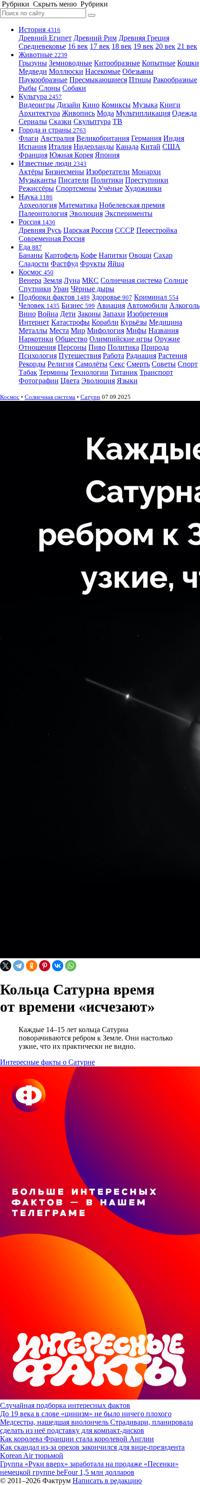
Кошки (188, 63)
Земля (52, 280)
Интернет (34, 322)
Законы (89, 314)
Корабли (105, 322)
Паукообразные (43, 80)
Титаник (124, 372)
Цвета (70, 381)
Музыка (145, 105)
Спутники (35, 289)
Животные (43, 55)
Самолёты (91, 364)
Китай (150, 146)
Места (59, 330)
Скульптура (92, 121)
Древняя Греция (144, 38)
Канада (127, 146)
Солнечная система (131, 280)
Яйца (115, 264)
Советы (164, 364)
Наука (36, 197)
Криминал (156, 297)
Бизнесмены (64, 172)
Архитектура (39, 113)
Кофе (88, 255)
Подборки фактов (54, 297)
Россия (37, 222)
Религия (60, 364)
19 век (143, 46)
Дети (68, 314)
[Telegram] (18, 965)
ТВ (117, 121)
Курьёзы (133, 322)
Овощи (140, 255)
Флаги (29, 138)
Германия (146, 138)
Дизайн (68, 105)
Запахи (114, 314)
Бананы (31, 255)
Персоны (72, 347)
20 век (165, 46)
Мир (78, 330)
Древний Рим (95, 38)
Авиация (111, 305)
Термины (53, 372)
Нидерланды (93, 146)
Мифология (105, 330)
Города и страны (52, 130)
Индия (173, 138)
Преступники (146, 180)
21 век (187, 46)
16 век (78, 46)
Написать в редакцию (107, 1481)
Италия (60, 146)
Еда (30, 247)
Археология (38, 205)
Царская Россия (88, 230)
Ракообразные (175, 80)
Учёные (110, 188)
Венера (30, 280)
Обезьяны (137, 71)
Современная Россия (52, 238)
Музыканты (37, 180)
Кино (91, 105)
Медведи (33, 71)
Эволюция (86, 213)
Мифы (136, 330)
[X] (5, 965)
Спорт (188, 364)
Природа (155, 347)
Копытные (158, 63)
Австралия (57, 138)
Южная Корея (71, 155)
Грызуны (33, 63)
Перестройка (156, 230)
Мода (105, 113)
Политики (107, 180)
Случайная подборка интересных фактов (65, 1405)
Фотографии (39, 381)
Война (48, 314)
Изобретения (147, 314)
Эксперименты (129, 213)
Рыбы (28, 88)
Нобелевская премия (132, 205)
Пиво (97, 347)
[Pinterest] (44, 965)
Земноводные (70, 63)
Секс (117, 364)
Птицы (140, 80)
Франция (33, 155)
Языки (127, 381)
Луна (72, 280)
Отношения (37, 347)
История (39, 29)
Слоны (49, 88)
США (171, 146)
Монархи (146, 172)
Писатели (73, 180)
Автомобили (147, 305)
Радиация (141, 356)
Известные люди (53, 163)
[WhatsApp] (70, 965)
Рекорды (32, 364)
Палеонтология (43, 213)
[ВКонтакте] (57, 965)
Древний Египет (45, 38)
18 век (122, 46)
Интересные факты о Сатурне (47, 1062)
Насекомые (102, 71)
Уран (61, 289)
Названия (163, 330)
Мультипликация (143, 113)
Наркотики (36, 339)
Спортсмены (76, 188)
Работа (113, 356)
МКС (90, 280)
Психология (38, 356)
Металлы (33, 330)
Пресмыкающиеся (98, 80)
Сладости (34, 264)
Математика (78, 205)
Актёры (31, 172)
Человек (39, 305)
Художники (143, 188)
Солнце (176, 280)
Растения (172, 356)
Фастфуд (64, 264)
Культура (40, 96)
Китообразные (117, 63)
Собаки (74, 88)
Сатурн (90, 396)
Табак (28, 372)
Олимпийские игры (121, 339)
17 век (100, 46)
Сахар (163, 255)
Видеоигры (37, 105)
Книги (170, 105)
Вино (27, 314)
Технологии (89, 372)
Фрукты (93, 264)
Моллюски (66, 71)
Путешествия (80, 356)
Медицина (165, 322)
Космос (36, 272)
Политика (123, 347)
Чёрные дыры (92, 289)
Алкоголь (184, 305)
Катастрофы (70, 322)
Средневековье (42, 46)
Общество (71, 339)
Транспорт (156, 372)
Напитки (113, 255)
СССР (124, 230)
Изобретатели (108, 172)
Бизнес (78, 305)
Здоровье (112, 297)
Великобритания (102, 138)
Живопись (78, 113)
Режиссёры (36, 188)
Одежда (184, 113)
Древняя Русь (40, 230)
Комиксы (116, 105)
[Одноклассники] (31, 965)
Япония (107, 155)
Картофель (62, 255)
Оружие (167, 339)
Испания (33, 146)
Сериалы (33, 121)
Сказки (60, 121)
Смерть (138, 364)
